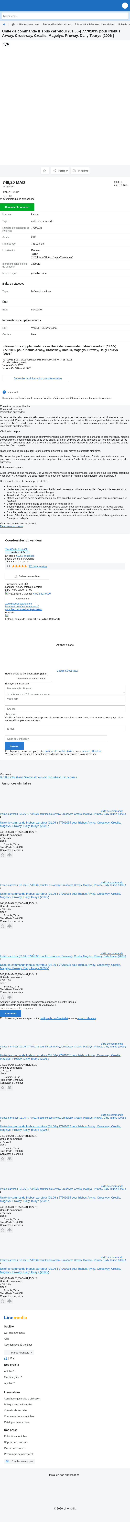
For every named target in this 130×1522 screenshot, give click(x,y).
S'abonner (10, 1013)
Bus (2, 777)
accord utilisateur (91, 751)
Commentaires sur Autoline (19, 1416)
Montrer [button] (28, 593)
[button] (125, 5)
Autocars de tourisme (36, 777)
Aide (6, 1338)
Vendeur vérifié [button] (18, 552)
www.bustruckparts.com (18, 603)
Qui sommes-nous (14, 1332)
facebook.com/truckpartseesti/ (22, 606)
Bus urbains (55, 777)
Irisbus (35, 214)
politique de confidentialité (59, 751)
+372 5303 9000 (42, 593)
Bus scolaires (69, 777)
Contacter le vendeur (17, 207)
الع (5, 1358)
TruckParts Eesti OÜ (16, 549)
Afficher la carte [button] (65, 644)
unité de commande (42, 221)
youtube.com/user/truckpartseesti (23, 609)
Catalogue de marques (16, 1422)
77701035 (36, 227)
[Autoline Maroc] (22, 5)
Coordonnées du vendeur (18, 1344)
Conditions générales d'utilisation (22, 1398)
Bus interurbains (14, 777)
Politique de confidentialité (18, 1404)
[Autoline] (13, 24)
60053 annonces (25, 555)
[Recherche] (125, 16)
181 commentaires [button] (38, 566)
